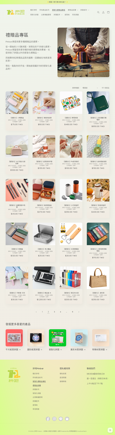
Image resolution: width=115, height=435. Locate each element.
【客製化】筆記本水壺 (71, 293)
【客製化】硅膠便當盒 (44, 205)
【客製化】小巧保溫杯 (71, 205)
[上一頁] (36, 311)
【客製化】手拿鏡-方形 (17, 293)
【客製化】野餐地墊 (71, 118)
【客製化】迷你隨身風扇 (98, 162)
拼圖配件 (36, 401)
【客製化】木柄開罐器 (71, 249)
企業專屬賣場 (38, 397)
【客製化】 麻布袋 (98, 293)
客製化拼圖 (54, 349)
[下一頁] (78, 311)
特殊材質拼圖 (98, 349)
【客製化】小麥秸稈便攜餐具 (98, 250)
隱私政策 (63, 373)
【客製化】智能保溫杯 (98, 205)
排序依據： (76, 88)
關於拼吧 (36, 373)
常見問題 (36, 409)
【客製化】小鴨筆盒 (17, 118)
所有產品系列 (38, 377)
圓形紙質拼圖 (33, 349)
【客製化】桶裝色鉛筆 (44, 118)
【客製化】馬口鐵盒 (44, 249)
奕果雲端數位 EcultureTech (77, 431)
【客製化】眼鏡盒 (17, 249)
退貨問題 (63, 377)
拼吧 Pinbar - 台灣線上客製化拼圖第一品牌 (47, 431)
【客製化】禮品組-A (44, 293)
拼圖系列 (36, 389)
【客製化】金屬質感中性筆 (17, 206)
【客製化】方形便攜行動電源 (98, 119)
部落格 (35, 405)
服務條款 (63, 381)
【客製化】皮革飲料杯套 (44, 162)
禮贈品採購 (37, 385)
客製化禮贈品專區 (39, 381)
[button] (72, 10)
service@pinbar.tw (96, 373)
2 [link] (48, 311)
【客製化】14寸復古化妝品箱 (16, 162)
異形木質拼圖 (77, 349)
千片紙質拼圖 (12, 349)
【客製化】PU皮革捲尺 (71, 162)
